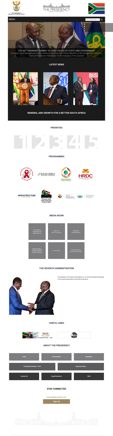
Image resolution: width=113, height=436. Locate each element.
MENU (12, 19)
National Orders (81, 366)
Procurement (56, 356)
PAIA (88, 376)
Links (24, 356)
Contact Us (24, 376)
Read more (22, 173)
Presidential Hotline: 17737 (32, 366)
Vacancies (89, 356)
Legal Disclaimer (56, 376)
